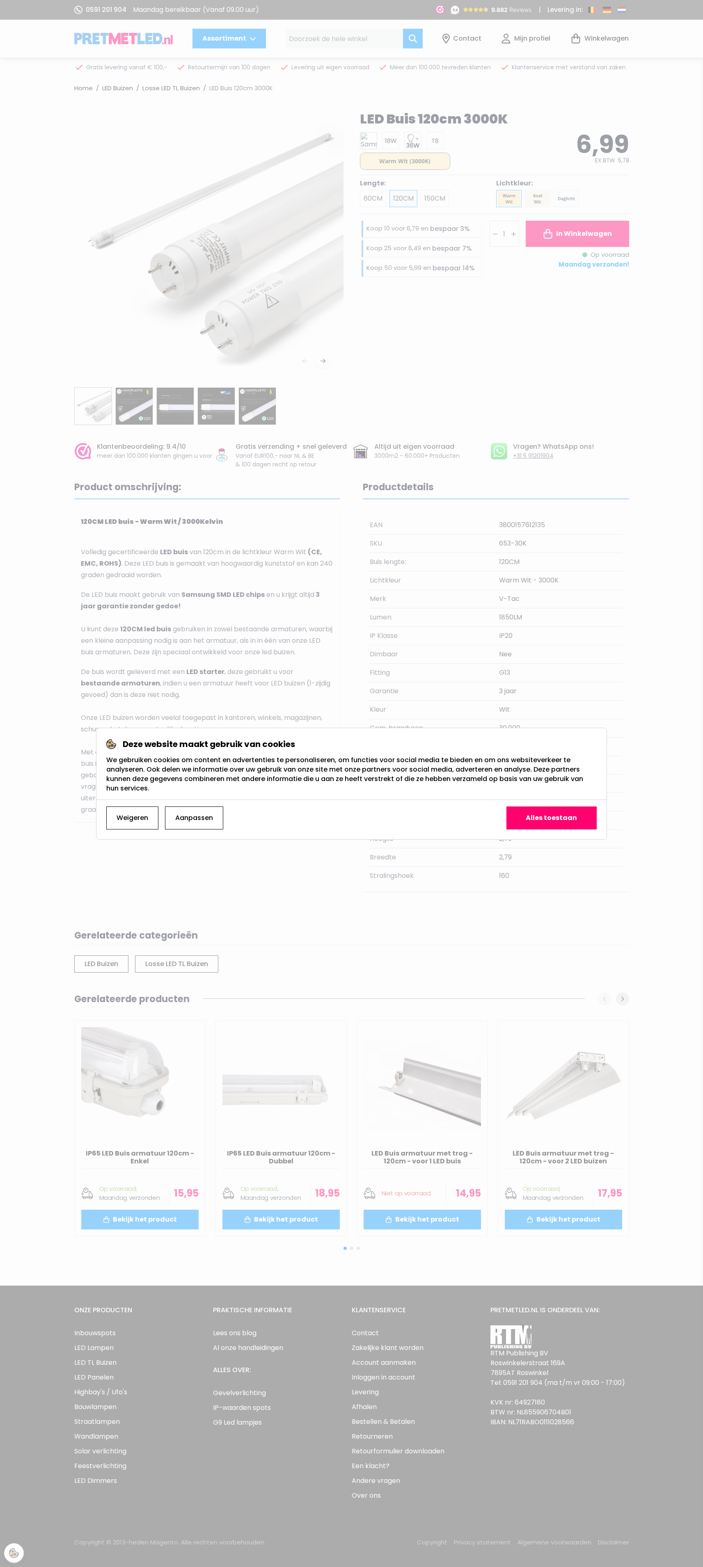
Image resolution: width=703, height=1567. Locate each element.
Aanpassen (194, 817)
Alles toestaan (551, 817)
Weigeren (132, 817)
